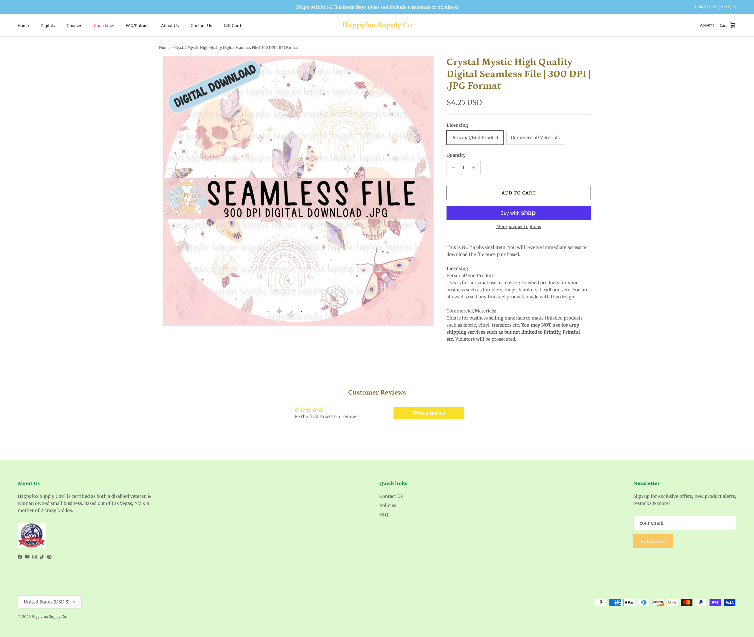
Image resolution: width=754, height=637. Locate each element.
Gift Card (232, 25)
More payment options (518, 226)
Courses (74, 25)
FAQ (383, 515)
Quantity (456, 155)
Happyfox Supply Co (49, 616)
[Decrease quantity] (452, 167)
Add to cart (519, 193)
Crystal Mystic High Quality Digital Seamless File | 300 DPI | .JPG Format (236, 47)
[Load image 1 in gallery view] (298, 191)
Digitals (48, 25)
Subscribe (653, 541)
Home (23, 25)
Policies (387, 505)
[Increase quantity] (475, 167)
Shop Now (104, 25)
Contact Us (201, 25)
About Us (170, 25)
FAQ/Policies (137, 25)
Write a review (428, 413)
